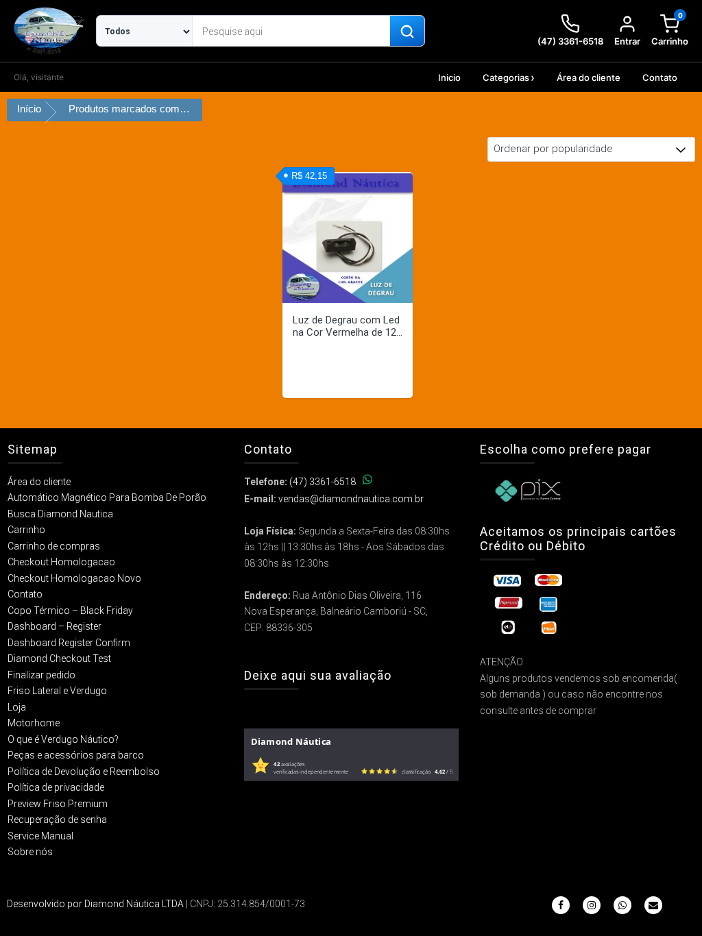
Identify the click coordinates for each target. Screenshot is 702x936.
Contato (659, 77)
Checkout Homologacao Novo (74, 578)
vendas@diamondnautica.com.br (351, 498)
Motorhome (34, 722)
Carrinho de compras (54, 546)
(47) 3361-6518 (322, 481)
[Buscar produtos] (407, 31)
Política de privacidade (56, 787)
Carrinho (26, 529)
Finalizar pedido (41, 674)
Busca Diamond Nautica (60, 513)
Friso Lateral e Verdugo (57, 690)
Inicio (449, 77)
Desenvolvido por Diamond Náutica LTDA (95, 903)
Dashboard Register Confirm (69, 642)
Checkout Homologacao (61, 561)
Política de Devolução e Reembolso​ (84, 771)
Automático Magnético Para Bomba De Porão (107, 497)
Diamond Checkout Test (59, 658)
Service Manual (40, 835)
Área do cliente (588, 77)
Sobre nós (30, 851)
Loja (17, 707)
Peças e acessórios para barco (76, 755)
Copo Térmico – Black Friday (70, 610)
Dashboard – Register (54, 626)
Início (29, 108)
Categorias (506, 77)
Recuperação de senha (57, 819)
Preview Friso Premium (58, 803)
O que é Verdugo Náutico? (63, 739)
